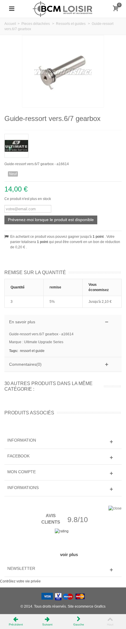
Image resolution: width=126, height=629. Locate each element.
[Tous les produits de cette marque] (63, 144)
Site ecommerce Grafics (86, 606)
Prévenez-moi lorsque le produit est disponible (51, 219)
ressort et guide (32, 351)
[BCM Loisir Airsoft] (63, 8)
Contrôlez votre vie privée (20, 581)
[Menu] (12, 9)
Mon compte (21, 471)
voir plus (69, 554)
